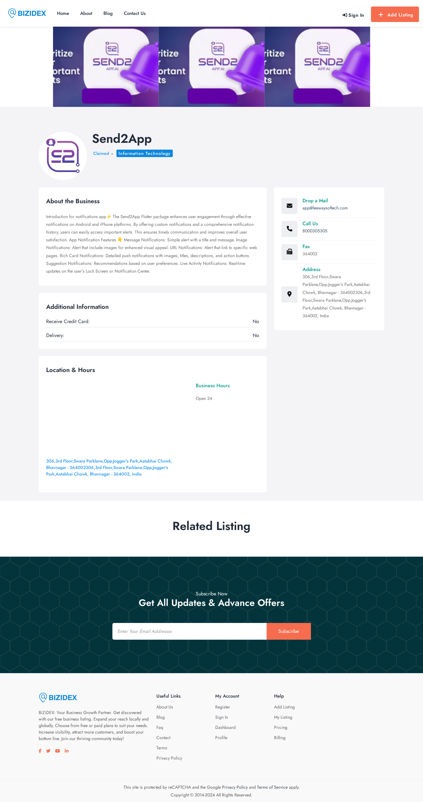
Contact (163, 737)
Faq (159, 727)
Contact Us (135, 13)
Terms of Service (272, 787)
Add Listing (400, 14)
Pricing (280, 727)
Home (63, 13)
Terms (161, 748)
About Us (164, 707)
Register (222, 707)
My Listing (283, 717)
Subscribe (288, 631)
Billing (280, 737)
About (86, 13)
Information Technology (145, 153)
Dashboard (225, 727)
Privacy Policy (169, 758)
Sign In (221, 717)
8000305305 (315, 231)
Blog (108, 13)
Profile (221, 737)
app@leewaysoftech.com (325, 208)
